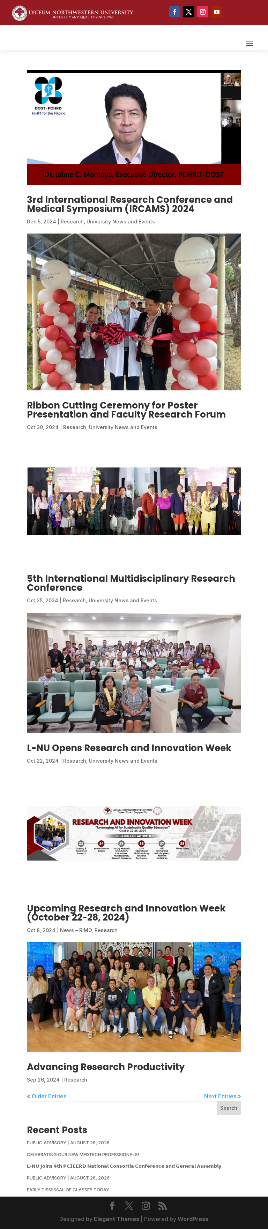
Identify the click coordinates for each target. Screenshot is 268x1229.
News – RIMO (76, 930)
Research (72, 221)
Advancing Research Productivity (106, 1067)
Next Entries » (222, 1096)
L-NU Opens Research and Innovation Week (129, 748)
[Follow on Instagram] (202, 11)
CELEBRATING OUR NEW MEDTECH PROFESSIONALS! (83, 1154)
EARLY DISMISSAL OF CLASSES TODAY (68, 1189)
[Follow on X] (188, 11)
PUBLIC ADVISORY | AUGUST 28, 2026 (68, 1142)
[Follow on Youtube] (216, 11)
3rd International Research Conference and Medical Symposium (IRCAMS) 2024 (130, 204)
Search (228, 1108)
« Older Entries (46, 1096)
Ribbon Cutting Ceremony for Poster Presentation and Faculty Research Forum (126, 410)
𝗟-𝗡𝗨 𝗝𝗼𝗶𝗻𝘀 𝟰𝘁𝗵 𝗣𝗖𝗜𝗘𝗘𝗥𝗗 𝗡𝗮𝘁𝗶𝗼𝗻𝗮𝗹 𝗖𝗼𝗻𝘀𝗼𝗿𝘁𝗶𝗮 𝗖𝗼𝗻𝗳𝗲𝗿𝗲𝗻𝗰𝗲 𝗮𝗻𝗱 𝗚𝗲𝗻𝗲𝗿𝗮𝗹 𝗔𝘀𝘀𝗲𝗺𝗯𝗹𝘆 (124, 1166)
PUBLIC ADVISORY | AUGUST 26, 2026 (68, 1178)
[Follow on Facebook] (174, 11)
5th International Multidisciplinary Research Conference (131, 583)
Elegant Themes (116, 1218)
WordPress (193, 1218)
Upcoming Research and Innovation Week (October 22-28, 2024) (126, 913)
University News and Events (121, 221)
